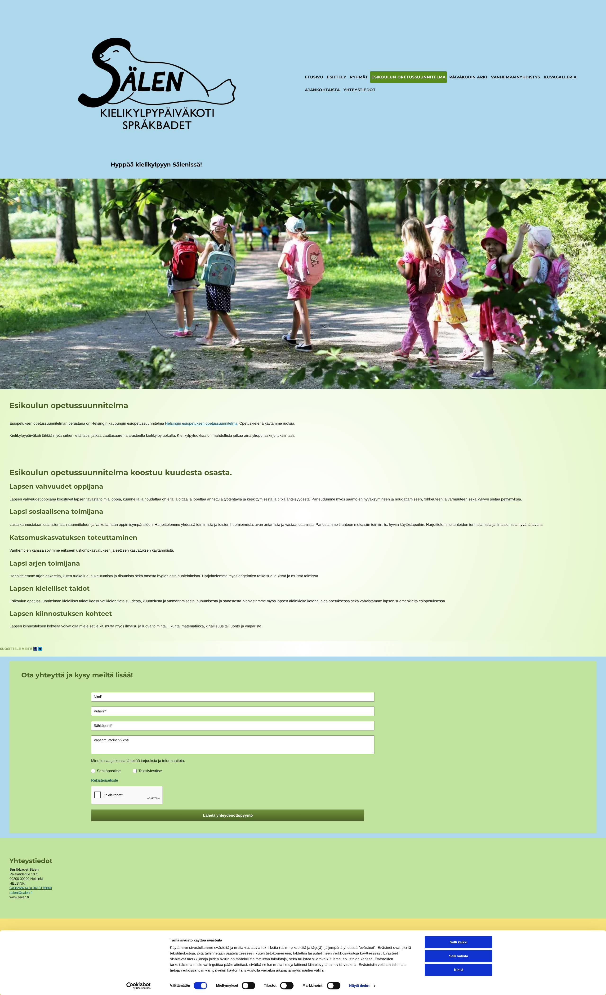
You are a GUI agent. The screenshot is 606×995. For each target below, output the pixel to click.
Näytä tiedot (359, 986)
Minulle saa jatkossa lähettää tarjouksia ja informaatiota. (138, 761)
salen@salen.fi (20, 893)
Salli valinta (458, 956)
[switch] (248, 985)
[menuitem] (314, 77)
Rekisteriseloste (104, 780)
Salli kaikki (458, 942)
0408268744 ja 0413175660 (30, 888)
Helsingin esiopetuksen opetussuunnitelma (201, 423)
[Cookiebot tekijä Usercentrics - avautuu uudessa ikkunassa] (138, 985)
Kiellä (458, 970)
